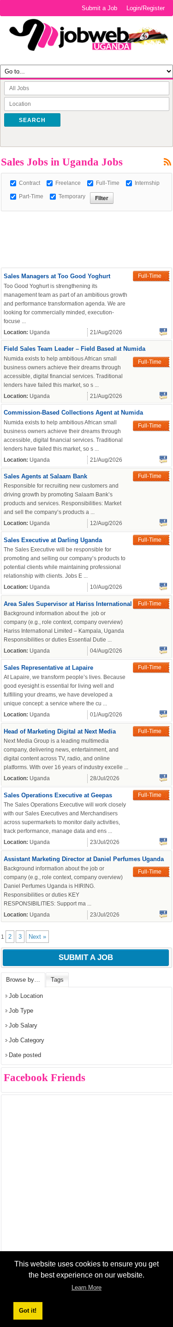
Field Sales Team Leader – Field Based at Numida (74, 348)
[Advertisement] (87, 222)
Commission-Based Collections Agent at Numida (73, 412)
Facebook (163, 332)
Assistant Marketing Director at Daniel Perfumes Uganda (84, 859)
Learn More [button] (86, 1287)
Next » (37, 936)
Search (32, 120)
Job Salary (23, 1025)
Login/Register (145, 8)
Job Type (21, 1010)
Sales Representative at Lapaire (48, 667)
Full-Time (107, 183)
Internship (147, 183)
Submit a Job (99, 8)
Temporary (72, 196)
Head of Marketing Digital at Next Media (60, 731)
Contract (29, 183)
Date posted (25, 1055)
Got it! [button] (27, 1310)
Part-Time (31, 196)
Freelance (68, 183)
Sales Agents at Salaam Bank (45, 476)
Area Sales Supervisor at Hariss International (68, 603)
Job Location (26, 995)
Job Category (26, 1040)
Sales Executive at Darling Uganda (53, 540)
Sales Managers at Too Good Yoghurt (57, 276)
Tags (57, 979)
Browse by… (23, 979)
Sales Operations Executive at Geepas (58, 795)
